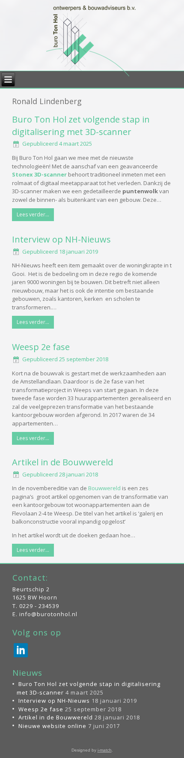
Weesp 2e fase (41, 347)
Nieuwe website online (52, 726)
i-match (105, 750)
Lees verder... (33, 214)
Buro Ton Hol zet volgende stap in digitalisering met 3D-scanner (81, 126)
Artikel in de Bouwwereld (62, 462)
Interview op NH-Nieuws (61, 239)
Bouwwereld (104, 488)
